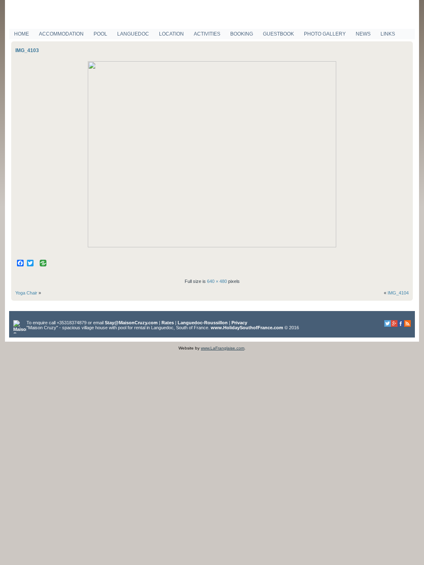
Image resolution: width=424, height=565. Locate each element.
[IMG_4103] (212, 245)
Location (171, 34)
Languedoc (133, 34)
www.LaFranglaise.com (222, 348)
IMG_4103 (27, 50)
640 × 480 (217, 281)
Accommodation (61, 34)
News (363, 34)
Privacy (239, 322)
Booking (241, 34)
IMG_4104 (398, 292)
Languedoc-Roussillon (203, 322)
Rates (167, 322)
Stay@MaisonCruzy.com (131, 322)
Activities (207, 34)
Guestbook (278, 34)
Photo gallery (325, 34)
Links (388, 34)
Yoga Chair (26, 292)
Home (21, 34)
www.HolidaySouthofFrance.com (247, 327)
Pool (100, 34)
